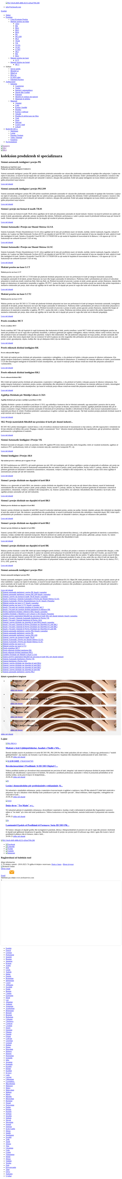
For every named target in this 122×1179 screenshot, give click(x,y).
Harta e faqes (56, 864)
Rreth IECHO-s (12, 129)
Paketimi (18, 95)
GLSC (17, 47)
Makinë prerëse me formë (20, 62)
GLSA (17, 45)
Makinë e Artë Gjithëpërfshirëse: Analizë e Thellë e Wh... (33, 748)
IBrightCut (14, 71)
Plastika (18, 110)
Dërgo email (5, 869)
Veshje (17, 88)
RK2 (17, 56)
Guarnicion (19, 86)
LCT (17, 60)
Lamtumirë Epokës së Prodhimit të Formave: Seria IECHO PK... (37, 825)
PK (16, 34)
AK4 (17, 24)
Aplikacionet (10, 82)
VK (16, 43)
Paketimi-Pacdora (17, 80)
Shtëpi (8, 15)
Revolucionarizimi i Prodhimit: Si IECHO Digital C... (32, 766)
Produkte (9, 17)
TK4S (17, 41)
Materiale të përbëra (22, 99)
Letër (17, 105)
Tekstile (18, 114)
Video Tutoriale (16, 137)
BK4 (17, 32)
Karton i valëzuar (21, 112)
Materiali (13, 101)
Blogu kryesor (68, 864)
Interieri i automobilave (24, 90)
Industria (13, 84)
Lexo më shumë (7, 184)
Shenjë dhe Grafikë (22, 92)
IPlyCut (13, 75)
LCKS (17, 49)
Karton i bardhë (21, 107)
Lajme (12, 133)
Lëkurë (18, 127)
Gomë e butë (20, 125)
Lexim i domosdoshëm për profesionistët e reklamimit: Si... (34, 785)
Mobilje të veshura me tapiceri (26, 97)
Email (3, 876)
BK (16, 26)
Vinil (17, 118)
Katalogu (13, 140)
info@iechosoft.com (13, 7)
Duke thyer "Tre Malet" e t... (20, 805)
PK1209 (18, 37)
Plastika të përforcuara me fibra (27, 116)
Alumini (18, 103)
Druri (17, 120)
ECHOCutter (15, 77)
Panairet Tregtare (16, 135)
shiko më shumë (16, 690)
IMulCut (13, 73)
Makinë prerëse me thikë (19, 22)
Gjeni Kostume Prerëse (19, 19)
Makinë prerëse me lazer (19, 58)
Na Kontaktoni (11, 142)
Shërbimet (14, 131)
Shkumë (18, 122)
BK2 (17, 28)
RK (16, 54)
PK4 (17, 39)
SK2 (17, 52)
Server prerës (15, 69)
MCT (17, 64)
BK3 (17, 30)
